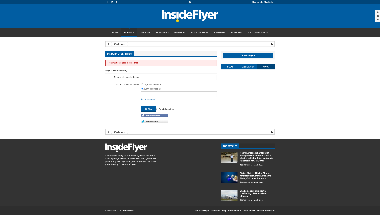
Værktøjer (248, 66)
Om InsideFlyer (202, 210)
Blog (230, 66)
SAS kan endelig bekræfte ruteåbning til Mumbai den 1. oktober (254, 193)
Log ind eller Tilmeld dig (263, 2)
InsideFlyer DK (129, 210)
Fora (266, 66)
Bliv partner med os (266, 210)
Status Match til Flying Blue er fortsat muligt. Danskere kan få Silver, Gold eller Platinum (255, 176)
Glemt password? (148, 99)
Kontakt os (215, 210)
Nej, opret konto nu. (152, 84)
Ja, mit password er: (152, 88)
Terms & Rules (249, 210)
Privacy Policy (234, 210)
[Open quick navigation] (271, 44)
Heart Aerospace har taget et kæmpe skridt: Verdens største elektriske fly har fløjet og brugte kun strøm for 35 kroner (256, 156)
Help (224, 210)
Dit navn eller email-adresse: (126, 77)
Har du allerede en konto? (127, 84)
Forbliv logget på (166, 109)
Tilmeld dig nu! (247, 55)
